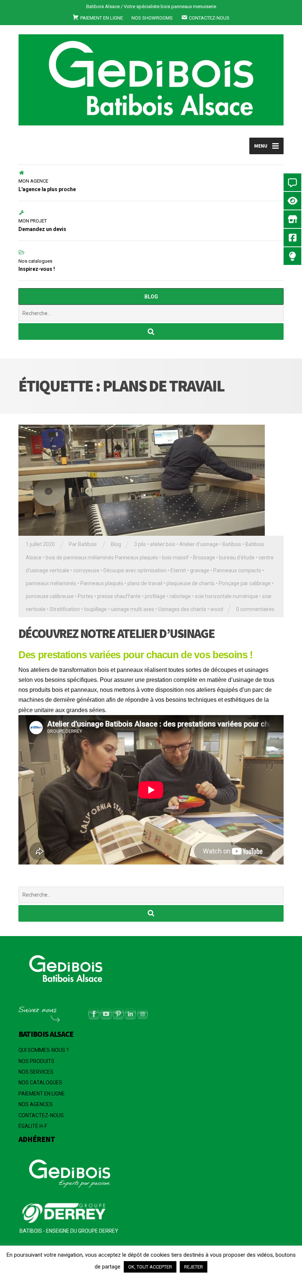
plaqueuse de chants (190, 583)
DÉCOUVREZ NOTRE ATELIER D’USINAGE (116, 633)
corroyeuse (86, 570)
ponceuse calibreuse (50, 596)
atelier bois (162, 544)
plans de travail (144, 583)
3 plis (140, 544)
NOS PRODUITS (36, 1061)
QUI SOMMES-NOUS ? (43, 1050)
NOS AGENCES (35, 1104)
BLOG (151, 297)
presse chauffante (119, 596)
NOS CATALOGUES (40, 1083)
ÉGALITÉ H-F (32, 1126)
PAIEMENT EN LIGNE (41, 1094)
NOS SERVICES (35, 1072)
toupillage (95, 609)
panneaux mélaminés (51, 583)
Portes (85, 596)
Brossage (204, 557)
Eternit (178, 570)
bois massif (175, 557)
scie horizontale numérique (226, 596)
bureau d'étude (236, 557)
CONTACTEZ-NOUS (41, 1115)
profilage (155, 596)
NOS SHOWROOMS (152, 18)
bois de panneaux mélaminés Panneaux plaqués (102, 557)
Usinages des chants (182, 609)
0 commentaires (255, 609)
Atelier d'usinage (198, 544)
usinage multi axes (132, 609)
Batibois (231, 544)
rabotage (180, 596)
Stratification (65, 609)
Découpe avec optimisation (134, 570)
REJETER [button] (193, 1267)
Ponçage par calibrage (245, 583)
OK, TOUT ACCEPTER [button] (150, 1267)
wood (216, 609)
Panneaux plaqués (101, 583)
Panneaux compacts (237, 570)
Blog (116, 544)
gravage (199, 570)
